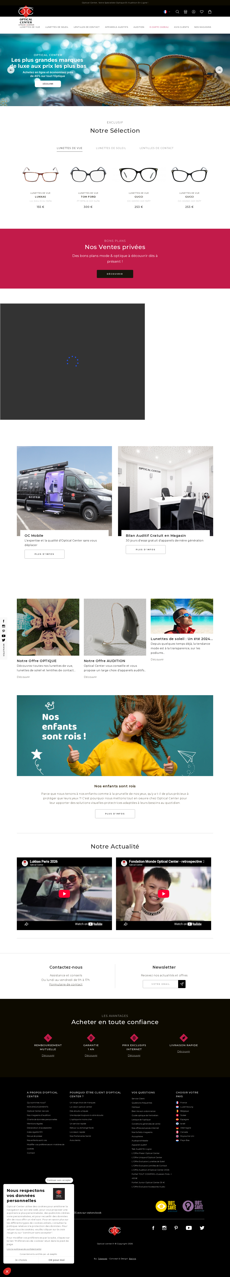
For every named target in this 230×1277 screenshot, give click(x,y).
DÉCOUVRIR (115, 274)
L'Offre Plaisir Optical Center (146, 1153)
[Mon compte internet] (193, 11)
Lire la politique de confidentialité (24, 1249)
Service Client (138, 1098)
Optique (136, 1107)
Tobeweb (102, 1258)
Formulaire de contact (66, 984)
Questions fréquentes (142, 1102)
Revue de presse (34, 1136)
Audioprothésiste (140, 1140)
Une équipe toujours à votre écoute (86, 1115)
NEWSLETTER (4, 649)
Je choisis (21, 1260)
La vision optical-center (81, 1106)
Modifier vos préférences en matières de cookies (45, 1146)
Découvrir (23, 677)
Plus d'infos (44, 554)
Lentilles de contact (87, 27)
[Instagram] (3, 626)
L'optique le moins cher (81, 1119)
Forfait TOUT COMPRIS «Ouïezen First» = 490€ (152, 1176)
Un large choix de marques (82, 1102)
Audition (139, 27)
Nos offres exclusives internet (145, 1128)
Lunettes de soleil (56, 27)
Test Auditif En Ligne (142, 1149)
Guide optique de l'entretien (145, 1115)
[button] (7, 1271)
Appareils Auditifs (116, 27)
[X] (3, 640)
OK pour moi (56, 1260)
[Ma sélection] (201, 11)
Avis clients (181, 27)
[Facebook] (3, 621)
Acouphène (137, 1136)
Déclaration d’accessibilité (39, 1127)
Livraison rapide (77, 1132)
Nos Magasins (202, 27)
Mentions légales (35, 1123)
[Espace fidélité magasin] (185, 11)
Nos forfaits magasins (142, 1132)
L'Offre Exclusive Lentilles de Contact (149, 1165)
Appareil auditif (139, 1144)
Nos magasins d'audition (39, 1115)
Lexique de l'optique (141, 1119)
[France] (167, 12)
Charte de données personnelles (42, 1119)
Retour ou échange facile (82, 1127)
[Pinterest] (3, 631)
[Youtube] (3, 636)
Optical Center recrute (38, 1111)
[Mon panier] (209, 11)
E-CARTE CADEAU (159, 27)
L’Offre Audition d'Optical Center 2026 (150, 1170)
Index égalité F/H (35, 1132)
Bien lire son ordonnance (143, 1111)
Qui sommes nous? (36, 1102)
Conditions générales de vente (146, 1123)
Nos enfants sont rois (37, 1140)
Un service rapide (78, 1123)
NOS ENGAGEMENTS (37, 1106)
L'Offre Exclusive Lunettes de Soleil (148, 1161)
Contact (31, 1153)
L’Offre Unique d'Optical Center (147, 1157)
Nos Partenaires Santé (80, 1136)
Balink (132, 1258)
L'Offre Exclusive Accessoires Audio (148, 1186)
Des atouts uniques (79, 1111)
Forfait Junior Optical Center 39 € (148, 1182)
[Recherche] (177, 11)
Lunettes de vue (30, 27)
